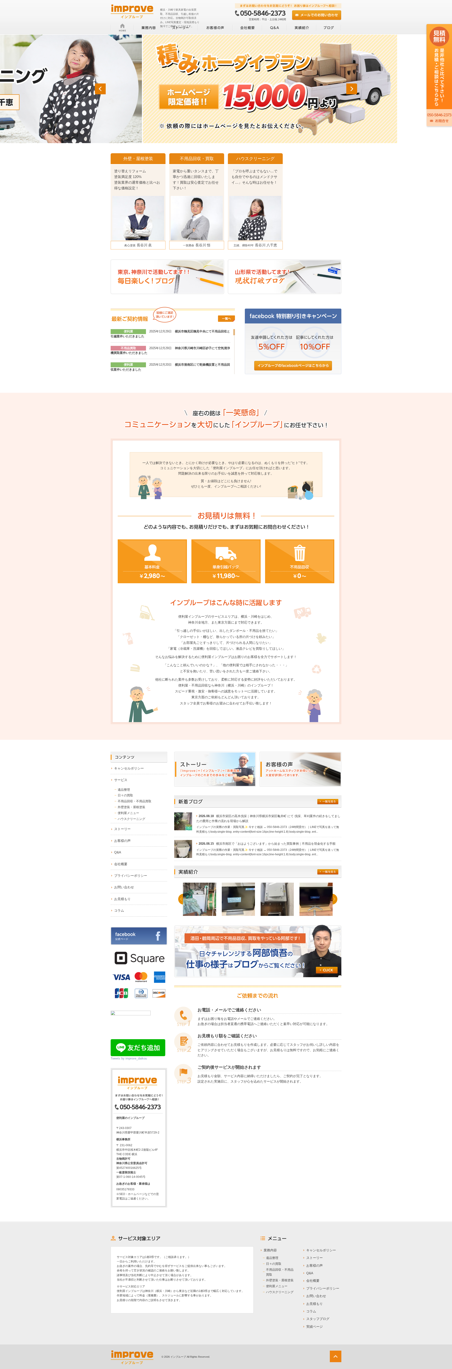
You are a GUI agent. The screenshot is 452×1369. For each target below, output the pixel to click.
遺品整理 (124, 789)
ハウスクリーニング (131, 819)
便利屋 (128, 331)
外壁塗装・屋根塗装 (131, 807)
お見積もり (122, 899)
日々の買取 (125, 795)
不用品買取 (128, 348)
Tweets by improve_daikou (129, 1058)
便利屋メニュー (128, 813)
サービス (120, 780)
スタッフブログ (317, 1319)
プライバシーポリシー (130, 875)
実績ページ (314, 1326)
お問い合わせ (124, 887)
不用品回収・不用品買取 (134, 801)
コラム (119, 910)
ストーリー (122, 829)
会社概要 (120, 864)
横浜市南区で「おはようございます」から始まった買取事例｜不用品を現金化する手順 (275, 843)
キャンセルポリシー (129, 768)
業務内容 (270, 1250)
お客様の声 (122, 841)
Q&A (117, 852)
